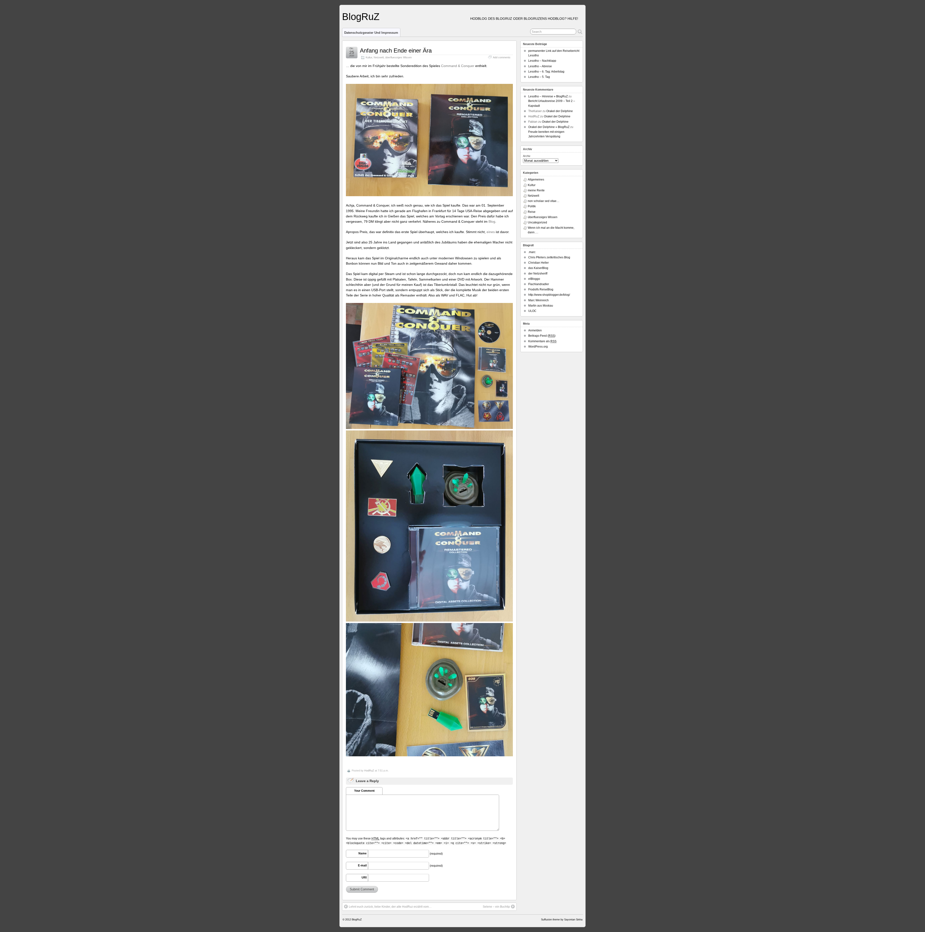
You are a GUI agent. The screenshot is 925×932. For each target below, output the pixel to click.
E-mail (362, 865)
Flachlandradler (538, 284)
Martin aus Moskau (540, 305)
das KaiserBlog (538, 268)
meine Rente (536, 190)
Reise (531, 212)
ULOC (532, 311)
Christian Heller (538, 262)
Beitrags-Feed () (541, 335)
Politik (532, 206)
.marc (531, 252)
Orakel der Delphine (559, 111)
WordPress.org (538, 346)
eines (491, 232)
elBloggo (534, 279)
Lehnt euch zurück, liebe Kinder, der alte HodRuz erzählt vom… (390, 906)
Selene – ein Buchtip (496, 906)
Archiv (526, 155)
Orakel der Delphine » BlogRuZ (548, 127)
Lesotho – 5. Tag (539, 77)
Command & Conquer (457, 66)
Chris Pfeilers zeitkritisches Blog (549, 257)
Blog (492, 221)
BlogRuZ (360, 16)
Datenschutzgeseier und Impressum (371, 32)
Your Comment (364, 790)
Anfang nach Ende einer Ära (396, 50)
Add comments (501, 57)
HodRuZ (369, 770)
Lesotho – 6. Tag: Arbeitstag (546, 71)
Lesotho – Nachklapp (542, 60)
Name (362, 853)
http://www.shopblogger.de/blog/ (549, 294)
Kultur (369, 57)
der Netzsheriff (537, 273)
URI (364, 877)
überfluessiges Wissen (398, 57)
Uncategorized (537, 222)
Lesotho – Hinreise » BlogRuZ (548, 96)
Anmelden (535, 330)
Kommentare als (542, 341)
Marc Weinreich (538, 300)
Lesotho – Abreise (540, 66)
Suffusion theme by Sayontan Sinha (561, 919)
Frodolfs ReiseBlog (540, 289)
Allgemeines (536, 179)
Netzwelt (379, 57)
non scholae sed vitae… (543, 201)
